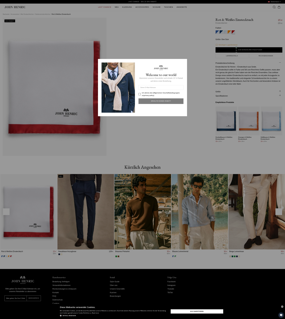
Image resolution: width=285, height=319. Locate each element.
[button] (113, 315)
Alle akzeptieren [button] (197, 311)
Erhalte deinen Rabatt (161, 101)
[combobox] (282, 307)
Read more (95, 313)
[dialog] (142, 311)
